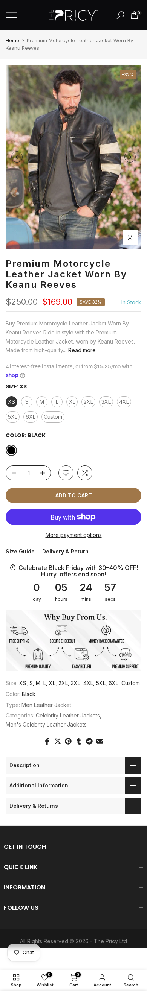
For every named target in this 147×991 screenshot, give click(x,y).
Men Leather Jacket (46, 705)
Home (12, 40)
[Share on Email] (99, 741)
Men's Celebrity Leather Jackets (46, 724)
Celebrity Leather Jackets (68, 715)
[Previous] (17, 157)
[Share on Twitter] (57, 741)
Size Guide (20, 551)
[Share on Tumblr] (78, 741)
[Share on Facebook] (47, 741)
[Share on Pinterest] (68, 741)
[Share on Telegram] (89, 741)
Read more (82, 350)
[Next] (130, 157)
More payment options (74, 535)
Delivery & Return (65, 551)
